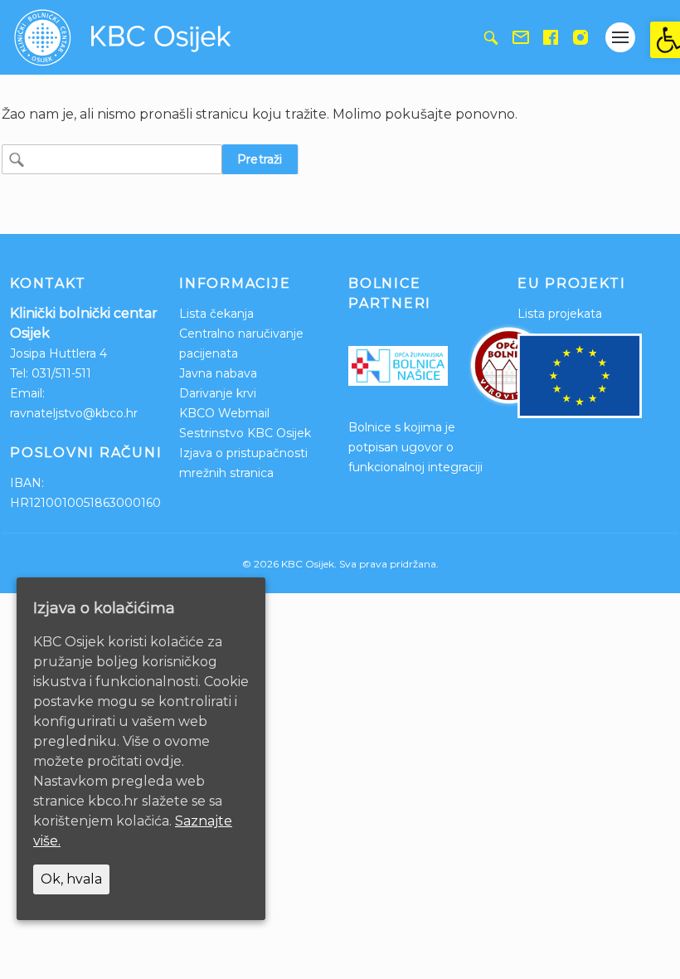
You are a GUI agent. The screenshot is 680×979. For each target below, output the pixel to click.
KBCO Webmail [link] (224, 413)
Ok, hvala (71, 879)
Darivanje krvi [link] (217, 393)
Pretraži (260, 159)
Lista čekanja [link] (216, 313)
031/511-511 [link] (61, 373)
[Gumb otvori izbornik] (620, 37)
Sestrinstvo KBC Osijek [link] (245, 433)
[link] (665, 40)
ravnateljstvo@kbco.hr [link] (74, 413)
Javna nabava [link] (218, 373)
